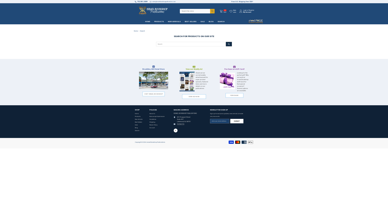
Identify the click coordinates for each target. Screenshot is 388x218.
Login (245, 10)
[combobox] (195, 11)
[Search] (197, 11)
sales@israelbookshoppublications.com (164, 1)
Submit (237, 121)
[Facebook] (176, 130)
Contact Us (180, 124)
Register (251, 10)
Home (136, 31)
